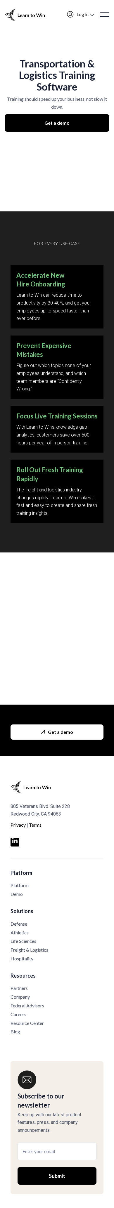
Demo (17, 894)
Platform (20, 885)
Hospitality (22, 958)
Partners (19, 988)
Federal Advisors (27, 1005)
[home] (28, 14)
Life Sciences (23, 941)
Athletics (20, 932)
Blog (15, 1031)
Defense (19, 924)
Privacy (18, 825)
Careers (18, 1014)
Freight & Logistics (29, 950)
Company (20, 997)
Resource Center (27, 1023)
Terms (35, 825)
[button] (80, 14)
